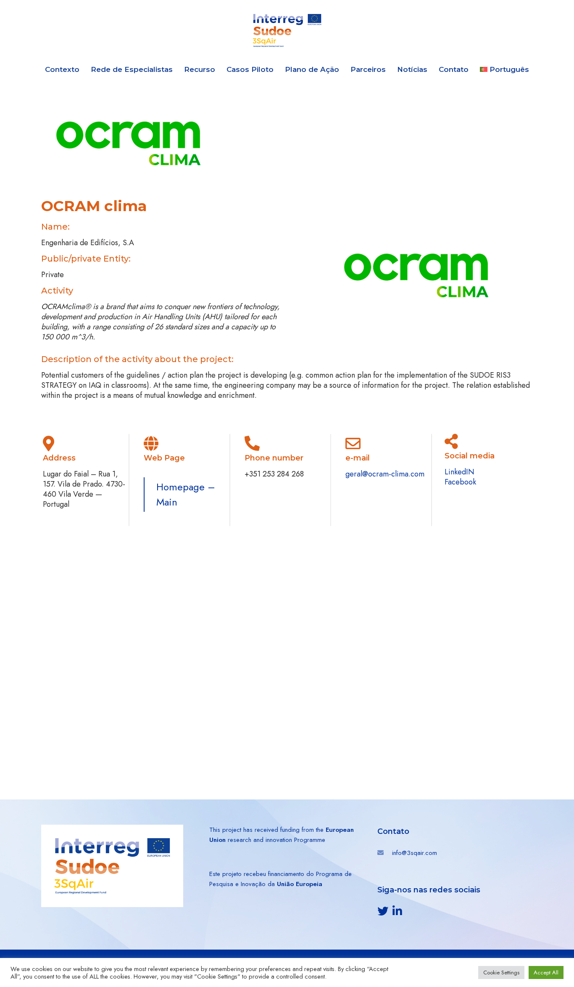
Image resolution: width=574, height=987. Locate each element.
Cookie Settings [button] (501, 972)
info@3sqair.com (414, 852)
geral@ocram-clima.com (384, 473)
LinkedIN (459, 471)
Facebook (460, 481)
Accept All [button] (546, 972)
